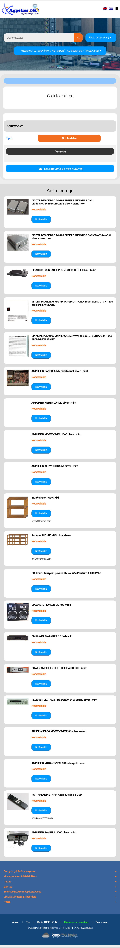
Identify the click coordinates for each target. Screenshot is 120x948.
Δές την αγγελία (41, 219)
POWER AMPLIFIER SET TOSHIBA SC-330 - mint (58, 668)
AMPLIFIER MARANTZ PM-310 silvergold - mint (58, 763)
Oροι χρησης (102, 922)
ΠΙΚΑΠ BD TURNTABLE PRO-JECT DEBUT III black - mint (63, 270)
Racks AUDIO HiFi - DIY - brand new (51, 535)
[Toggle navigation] (117, 8)
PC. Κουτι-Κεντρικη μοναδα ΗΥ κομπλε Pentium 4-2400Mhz (66, 573)
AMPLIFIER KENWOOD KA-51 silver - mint (54, 466)
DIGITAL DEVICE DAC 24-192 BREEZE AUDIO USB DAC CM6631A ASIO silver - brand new (71, 237)
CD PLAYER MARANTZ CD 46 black (51, 636)
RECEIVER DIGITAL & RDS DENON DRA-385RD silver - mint (64, 699)
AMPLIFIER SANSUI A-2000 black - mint (53, 832)
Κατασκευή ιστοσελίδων (76, 922)
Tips (28, 922)
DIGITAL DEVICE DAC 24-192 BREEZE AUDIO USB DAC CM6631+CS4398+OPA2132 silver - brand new (62, 202)
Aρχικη (15, 922)
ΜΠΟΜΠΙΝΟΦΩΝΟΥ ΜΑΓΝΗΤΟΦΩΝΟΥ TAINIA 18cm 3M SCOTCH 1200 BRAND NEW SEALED (72, 303)
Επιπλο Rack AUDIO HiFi (45, 497)
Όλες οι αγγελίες (99, 37)
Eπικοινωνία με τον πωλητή (63, 169)
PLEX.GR (22, 9)
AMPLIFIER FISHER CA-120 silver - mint (53, 402)
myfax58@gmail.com (41, 521)
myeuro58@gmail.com (42, 818)
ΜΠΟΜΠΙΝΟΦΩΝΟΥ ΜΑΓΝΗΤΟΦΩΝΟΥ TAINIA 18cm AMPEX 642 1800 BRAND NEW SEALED (71, 338)
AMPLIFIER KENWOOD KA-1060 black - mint (56, 434)
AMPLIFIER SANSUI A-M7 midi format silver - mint (59, 371)
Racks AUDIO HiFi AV (47, 922)
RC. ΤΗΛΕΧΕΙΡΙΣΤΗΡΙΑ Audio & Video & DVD (56, 794)
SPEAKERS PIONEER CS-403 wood (51, 604)
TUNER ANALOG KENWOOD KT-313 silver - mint (58, 731)
